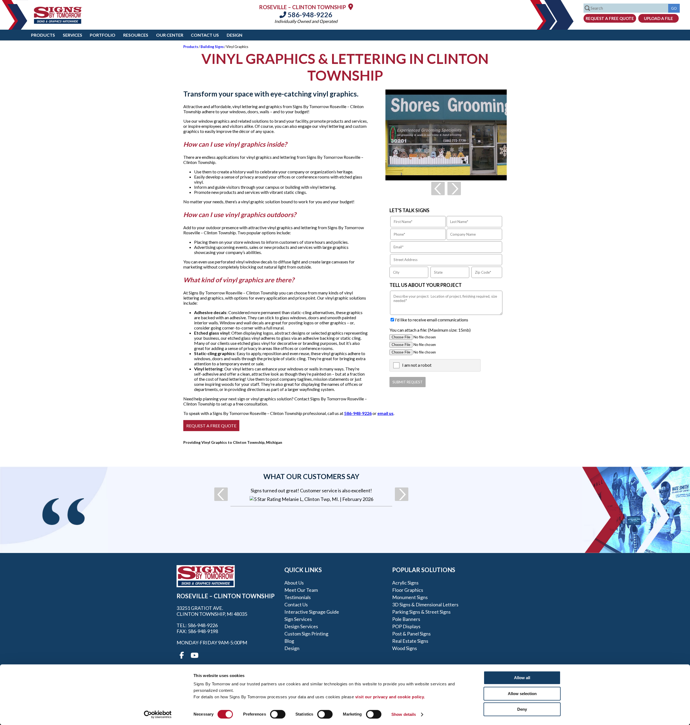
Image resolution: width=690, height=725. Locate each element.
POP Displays (406, 626)
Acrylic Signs (405, 583)
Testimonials (297, 597)
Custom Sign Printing (306, 634)
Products (43, 34)
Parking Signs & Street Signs (421, 612)
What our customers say (311, 476)
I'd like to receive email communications (431, 319)
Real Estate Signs (410, 641)
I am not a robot (417, 364)
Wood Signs (404, 648)
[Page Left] (438, 188)
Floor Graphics (407, 590)
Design (234, 34)
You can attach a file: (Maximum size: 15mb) (430, 329)
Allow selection (522, 693)
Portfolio (102, 34)
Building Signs (212, 46)
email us (385, 413)
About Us (294, 583)
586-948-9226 (309, 15)
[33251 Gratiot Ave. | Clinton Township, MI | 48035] (350, 7)
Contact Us (205, 34)
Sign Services (298, 619)
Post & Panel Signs (411, 634)
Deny (522, 709)
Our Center (169, 34)
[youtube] (194, 655)
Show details (403, 714)
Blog (289, 641)
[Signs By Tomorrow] (58, 22)
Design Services (301, 626)
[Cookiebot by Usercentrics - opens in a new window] (157, 714)
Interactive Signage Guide (311, 612)
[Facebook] (182, 655)
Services (72, 34)
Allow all (522, 677)
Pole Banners (406, 619)
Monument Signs (410, 597)
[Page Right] (454, 188)
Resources (135, 34)
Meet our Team (301, 590)
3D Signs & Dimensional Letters (425, 604)
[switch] (277, 714)
